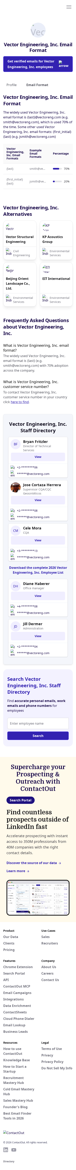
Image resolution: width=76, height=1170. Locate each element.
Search (38, 736)
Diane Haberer (36, 583)
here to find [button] (20, 402)
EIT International (56, 278)
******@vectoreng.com (33, 474)
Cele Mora (32, 528)
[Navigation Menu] (69, 7)
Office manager (33, 588)
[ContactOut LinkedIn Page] (5, 1149)
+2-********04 (27, 646)
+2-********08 (27, 510)
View (38, 457)
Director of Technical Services (37, 448)
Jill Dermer (32, 623)
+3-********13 (27, 551)
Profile (11, 85)
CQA (26, 532)
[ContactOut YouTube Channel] (13, 1149)
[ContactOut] (23, 6)
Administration (33, 628)
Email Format (37, 85)
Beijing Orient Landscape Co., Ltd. (18, 283)
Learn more (15, 871)
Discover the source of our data (31, 863)
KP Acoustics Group (52, 239)
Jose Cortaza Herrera (42, 484)
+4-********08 (27, 606)
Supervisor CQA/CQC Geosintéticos (37, 491)
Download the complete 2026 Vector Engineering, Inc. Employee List (38, 570)
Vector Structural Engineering (20, 239)
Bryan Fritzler (35, 441)
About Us (48, 967)
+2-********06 (27, 467)
